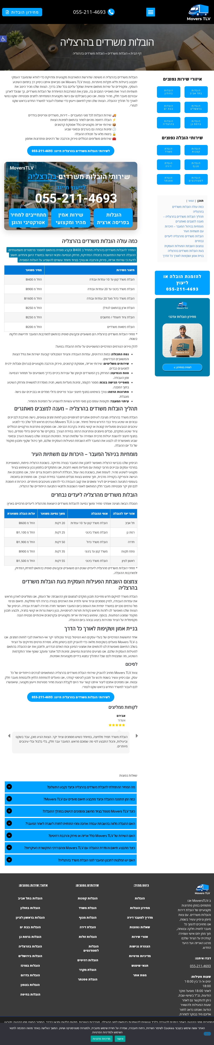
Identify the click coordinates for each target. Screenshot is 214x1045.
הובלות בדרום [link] (30, 975)
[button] (150, 12)
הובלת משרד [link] (88, 908)
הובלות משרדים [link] (117, 53)
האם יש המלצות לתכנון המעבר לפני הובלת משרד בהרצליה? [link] (96, 860)
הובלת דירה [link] (88, 927)
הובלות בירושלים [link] (30, 956)
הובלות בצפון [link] (30, 985)
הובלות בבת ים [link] (30, 927)
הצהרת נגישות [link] (139, 946)
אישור (120, 1038)
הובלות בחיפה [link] (30, 994)
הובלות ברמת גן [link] (30, 937)
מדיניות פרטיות (102, 1038)
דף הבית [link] (136, 53)
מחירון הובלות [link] (140, 908)
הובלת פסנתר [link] (87, 979)
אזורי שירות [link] (140, 937)
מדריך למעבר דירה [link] (140, 917)
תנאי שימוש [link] (139, 965)
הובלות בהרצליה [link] (30, 946)
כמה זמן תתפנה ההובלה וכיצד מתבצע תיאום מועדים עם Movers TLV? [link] (89, 799)
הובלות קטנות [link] (88, 898)
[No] (207, 1034)
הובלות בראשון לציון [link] (30, 917)
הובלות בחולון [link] (30, 908)
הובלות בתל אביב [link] (30, 898)
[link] (3, 39)
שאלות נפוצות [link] (140, 927)
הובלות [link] (140, 898)
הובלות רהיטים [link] (87, 960)
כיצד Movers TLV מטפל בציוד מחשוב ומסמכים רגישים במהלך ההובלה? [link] (89, 811)
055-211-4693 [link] (200, 966)
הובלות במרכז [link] (30, 965)
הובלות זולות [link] (88, 937)
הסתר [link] (191, 201)
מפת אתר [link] (139, 975)
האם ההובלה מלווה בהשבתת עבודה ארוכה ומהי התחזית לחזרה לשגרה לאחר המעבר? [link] (80, 823)
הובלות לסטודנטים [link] (91, 948)
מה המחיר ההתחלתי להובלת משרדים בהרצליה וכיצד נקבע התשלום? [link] (91, 787)
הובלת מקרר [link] (87, 970)
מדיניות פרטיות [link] (140, 956)
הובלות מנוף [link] (88, 917)
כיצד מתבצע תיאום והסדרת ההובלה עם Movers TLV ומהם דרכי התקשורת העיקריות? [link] (79, 848)
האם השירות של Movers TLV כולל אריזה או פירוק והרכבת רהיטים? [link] (91, 835)
